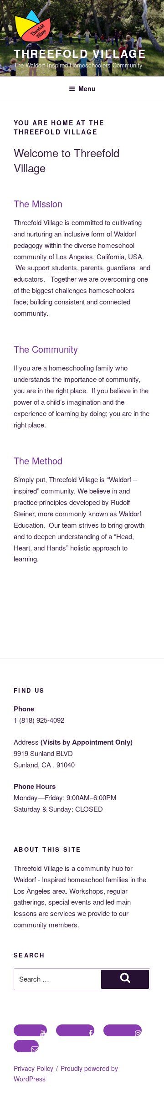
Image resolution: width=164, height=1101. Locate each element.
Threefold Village (80, 53)
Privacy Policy (33, 1068)
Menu (87, 88)
